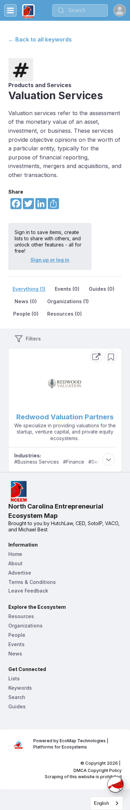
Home (15, 554)
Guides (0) (101, 289)
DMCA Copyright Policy (97, 770)
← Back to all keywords (40, 39)
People (16, 635)
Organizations (25, 626)
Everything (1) (28, 289)
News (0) (26, 301)
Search (16, 697)
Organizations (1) (68, 301)
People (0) (25, 314)
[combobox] (80, 10)
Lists (14, 678)
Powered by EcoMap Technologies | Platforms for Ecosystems (71, 744)
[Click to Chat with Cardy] (115, 784)
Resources (21, 616)
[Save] (111, 357)
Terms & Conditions (32, 582)
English (101, 803)
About (15, 563)
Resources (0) (64, 314)
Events (16, 644)
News (15, 654)
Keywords (20, 688)
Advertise (19, 573)
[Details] (96, 357)
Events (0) (67, 289)
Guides (17, 706)
